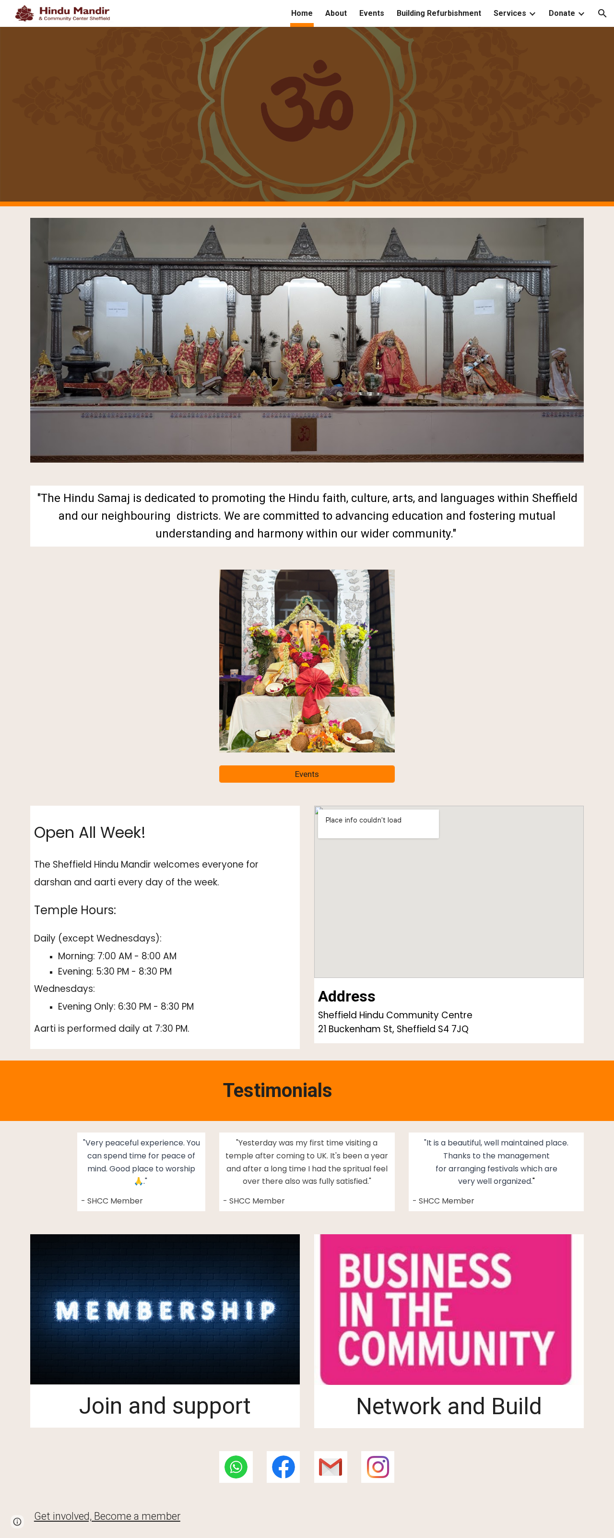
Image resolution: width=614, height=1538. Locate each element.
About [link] (336, 13)
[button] (602, 13)
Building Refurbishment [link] (439, 13)
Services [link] (510, 13)
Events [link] (371, 13)
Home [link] (302, 13)
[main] (307, 516)
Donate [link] (562, 13)
